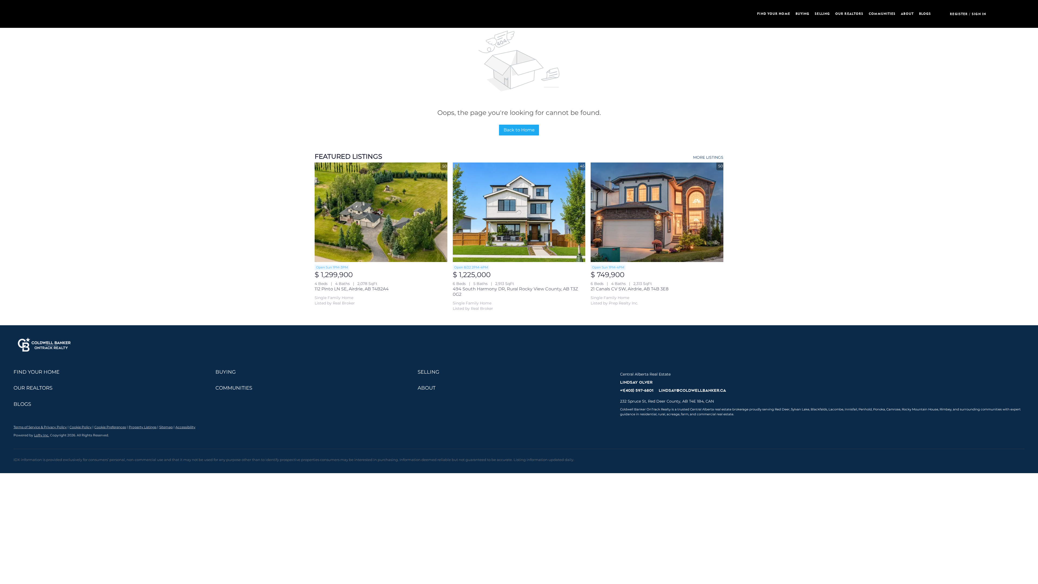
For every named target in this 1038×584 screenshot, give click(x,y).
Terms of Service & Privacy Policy (40, 427)
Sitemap (166, 427)
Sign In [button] (979, 14)
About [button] (907, 14)
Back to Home (519, 129)
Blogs (925, 14)
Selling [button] (822, 14)
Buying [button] (803, 14)
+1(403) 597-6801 (636, 390)
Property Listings (143, 427)
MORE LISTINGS (708, 157)
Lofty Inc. (41, 435)
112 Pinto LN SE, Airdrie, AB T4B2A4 (352, 288)
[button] (228, 13)
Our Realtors (849, 14)
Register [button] (959, 14)
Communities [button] (882, 14)
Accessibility (185, 427)
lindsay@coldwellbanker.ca (692, 390)
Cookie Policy (80, 427)
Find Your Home (773, 14)
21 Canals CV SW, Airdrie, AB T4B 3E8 (629, 288)
